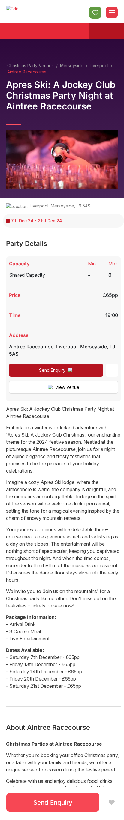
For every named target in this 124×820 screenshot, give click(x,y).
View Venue (67, 387)
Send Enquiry (52, 370)
